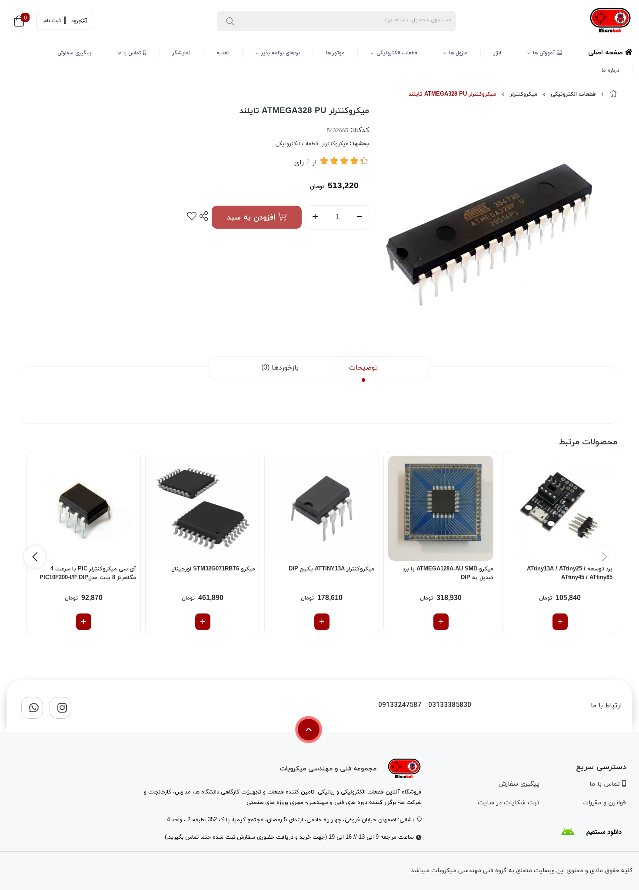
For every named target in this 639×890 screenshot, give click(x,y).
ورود (76, 20)
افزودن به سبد (252, 217)
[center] (230, 21)
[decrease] (359, 217)
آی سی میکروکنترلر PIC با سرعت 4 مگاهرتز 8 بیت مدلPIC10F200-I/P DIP (88, 573)
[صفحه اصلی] (613, 94)
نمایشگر (181, 53)
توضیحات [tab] (363, 368)
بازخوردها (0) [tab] (280, 368)
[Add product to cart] (560, 621)
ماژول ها (458, 53)
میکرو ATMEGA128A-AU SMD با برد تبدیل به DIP (448, 573)
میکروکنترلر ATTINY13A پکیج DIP (331, 569)
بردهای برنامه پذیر (280, 53)
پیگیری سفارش (74, 53)
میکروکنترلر (523, 94)
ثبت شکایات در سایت (508, 802)
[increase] (315, 217)
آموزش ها (545, 53)
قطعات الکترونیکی (396, 53)
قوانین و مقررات (604, 802)
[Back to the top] (309, 729)
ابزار (497, 53)
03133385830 (449, 705)
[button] (35, 557)
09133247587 (399, 705)
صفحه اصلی (606, 52)
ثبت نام (52, 20)
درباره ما (610, 70)
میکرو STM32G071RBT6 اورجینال (213, 569)
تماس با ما (130, 53)
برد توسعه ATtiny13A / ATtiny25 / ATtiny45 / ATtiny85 (569, 573)
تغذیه (223, 53)
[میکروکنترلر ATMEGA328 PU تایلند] (404, 769)
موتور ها (335, 53)
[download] (591, 831)
